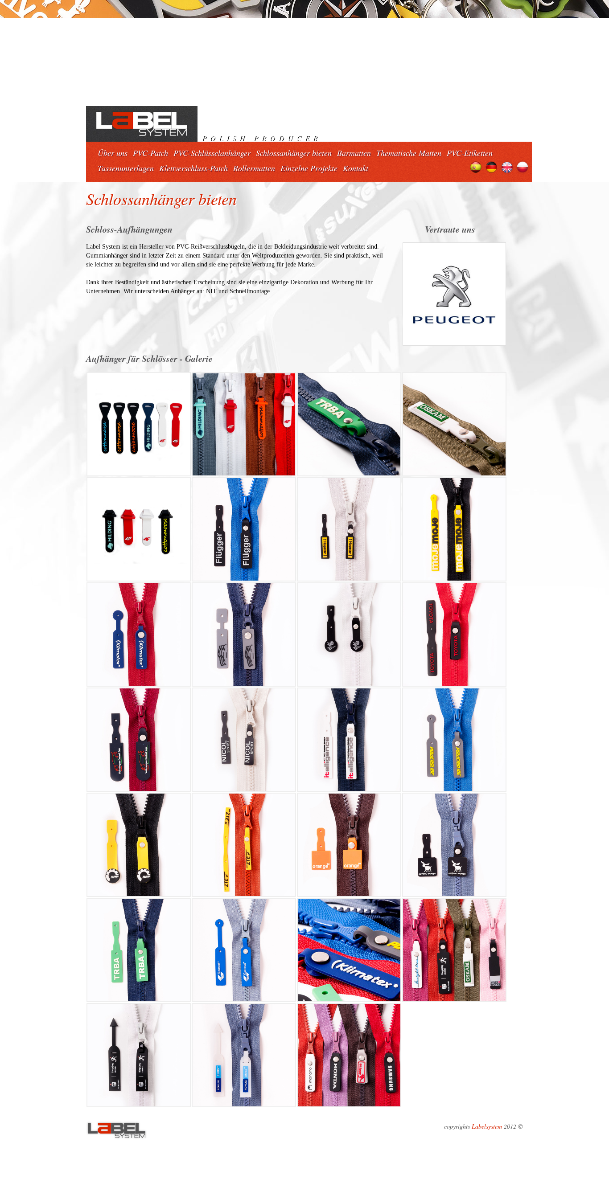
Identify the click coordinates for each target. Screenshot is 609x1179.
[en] (507, 166)
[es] (476, 166)
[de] (491, 166)
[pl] (523, 166)
